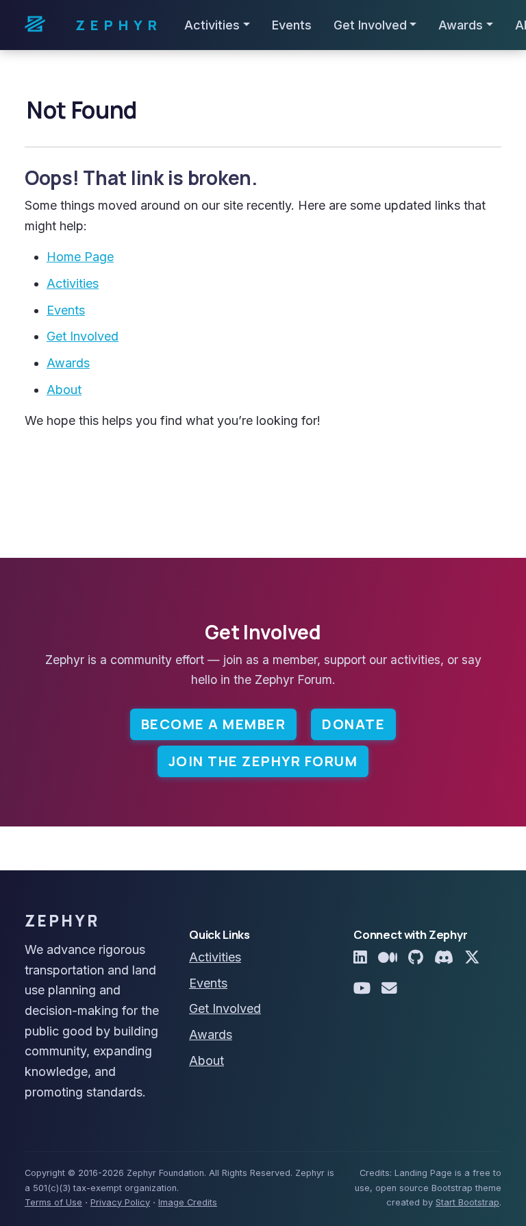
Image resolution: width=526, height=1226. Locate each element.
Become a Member (213, 724)
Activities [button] (212, 25)
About (64, 389)
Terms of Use (53, 1202)
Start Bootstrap (467, 1202)
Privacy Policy (120, 1202)
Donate (353, 724)
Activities (73, 283)
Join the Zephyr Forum (263, 761)
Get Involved (82, 336)
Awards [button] (460, 25)
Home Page (80, 256)
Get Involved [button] (370, 25)
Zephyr (118, 25)
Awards (68, 363)
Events (292, 25)
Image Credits (187, 1202)
